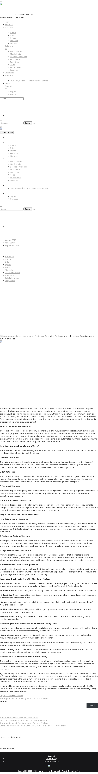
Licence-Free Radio (18, 167)
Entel (12, 148)
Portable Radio (16, 161)
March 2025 (10, 243)
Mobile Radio (15, 164)
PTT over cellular (12, 272)
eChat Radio (15, 169)
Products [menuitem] (9, 28)
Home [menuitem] (7, 22)
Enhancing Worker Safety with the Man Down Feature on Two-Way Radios (33, 726)
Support (8, 193)
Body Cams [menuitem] (15, 62)
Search (3, 701)
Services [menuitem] (14, 70)
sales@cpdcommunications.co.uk (20, 106)
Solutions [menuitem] (9, 47)
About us (9, 140)
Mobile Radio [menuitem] (15, 54)
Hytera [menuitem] (13, 38)
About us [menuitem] (9, 24)
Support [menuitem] (8, 87)
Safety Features (12, 278)
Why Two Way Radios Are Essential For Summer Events (24, 720)
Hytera (13, 151)
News (7, 191)
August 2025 (10, 240)
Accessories (15, 177)
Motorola (14, 156)
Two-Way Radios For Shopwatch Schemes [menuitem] (29, 81)
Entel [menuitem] (12, 35)
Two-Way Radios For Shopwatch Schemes (29, 188)
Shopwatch (10, 280)
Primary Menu (7, 132)
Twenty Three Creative (71, 771)
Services (14, 180)
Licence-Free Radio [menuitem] (18, 56)
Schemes (9, 185)
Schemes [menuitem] (9, 76)
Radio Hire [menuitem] (9, 73)
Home (7, 137)
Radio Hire (9, 183)
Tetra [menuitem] (12, 64)
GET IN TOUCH (6, 203)
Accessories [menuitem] (15, 67)
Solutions (9, 159)
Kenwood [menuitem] (14, 40)
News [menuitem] (7, 83)
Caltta (13, 145)
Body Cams (15, 172)
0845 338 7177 (11, 103)
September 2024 (12, 245)
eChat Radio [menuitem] (15, 59)
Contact (14, 199)
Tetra (12, 175)
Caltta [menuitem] (13, 32)
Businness (9, 256)
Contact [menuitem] (14, 94)
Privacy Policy (51, 759)
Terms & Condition (51, 761)
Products (9, 142)
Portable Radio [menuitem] (16, 51)
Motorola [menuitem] (14, 43)
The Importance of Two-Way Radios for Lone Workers (24, 698)
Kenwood (14, 153)
